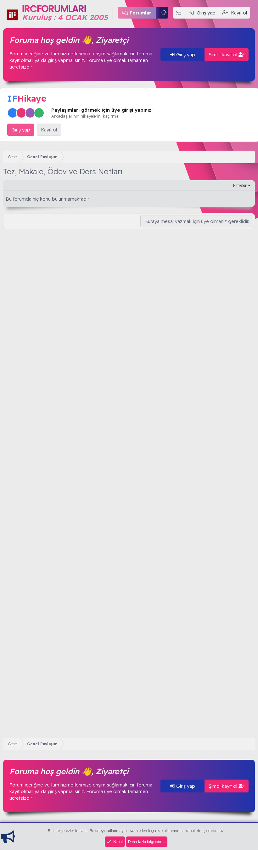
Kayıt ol (49, 130)
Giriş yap (185, 55)
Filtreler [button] (240, 185)
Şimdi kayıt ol (223, 55)
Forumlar (140, 13)
